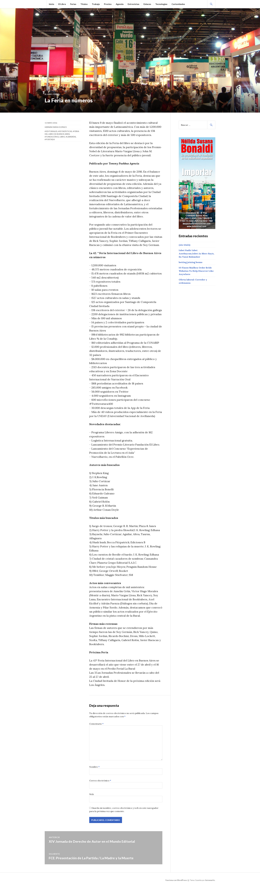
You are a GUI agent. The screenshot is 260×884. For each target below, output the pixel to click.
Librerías (71, 137)
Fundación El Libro (55, 137)
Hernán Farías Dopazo (56, 127)
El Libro (62, 4)
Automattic (210, 880)
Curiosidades (178, 4)
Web (91, 794)
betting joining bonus (190, 262)
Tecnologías (161, 4)
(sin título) (184, 244)
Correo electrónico (100, 780)
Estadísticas (65, 131)
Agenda (119, 4)
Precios (108, 4)
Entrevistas (133, 4)
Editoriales (51, 131)
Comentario (96, 723)
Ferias (73, 4)
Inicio (51, 4)
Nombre (94, 766)
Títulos (84, 4)
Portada (50, 139)
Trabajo (96, 4)
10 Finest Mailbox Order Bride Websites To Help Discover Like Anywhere (196, 271)
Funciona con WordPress (176, 880)
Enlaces (147, 4)
